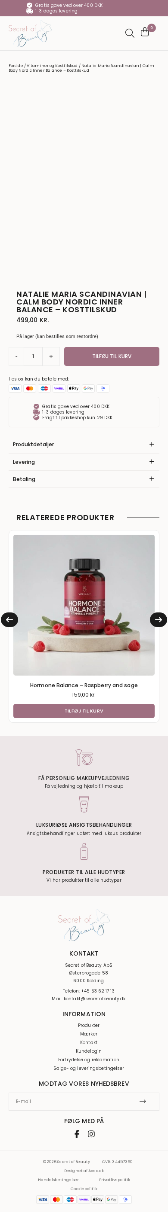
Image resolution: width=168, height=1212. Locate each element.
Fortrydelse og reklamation (88, 1060)
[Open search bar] (128, 33)
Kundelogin (89, 1051)
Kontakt (88, 1042)
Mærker (88, 1034)
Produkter (89, 1025)
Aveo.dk (96, 1170)
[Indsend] (146, 1101)
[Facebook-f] (77, 1134)
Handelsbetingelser (58, 1179)
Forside (16, 65)
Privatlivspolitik (115, 1179)
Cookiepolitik (84, 1188)
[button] (9, 619)
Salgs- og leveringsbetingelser (88, 1068)
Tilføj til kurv (112, 356)
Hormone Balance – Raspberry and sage (84, 685)
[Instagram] (91, 1134)
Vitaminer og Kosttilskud (52, 65)
